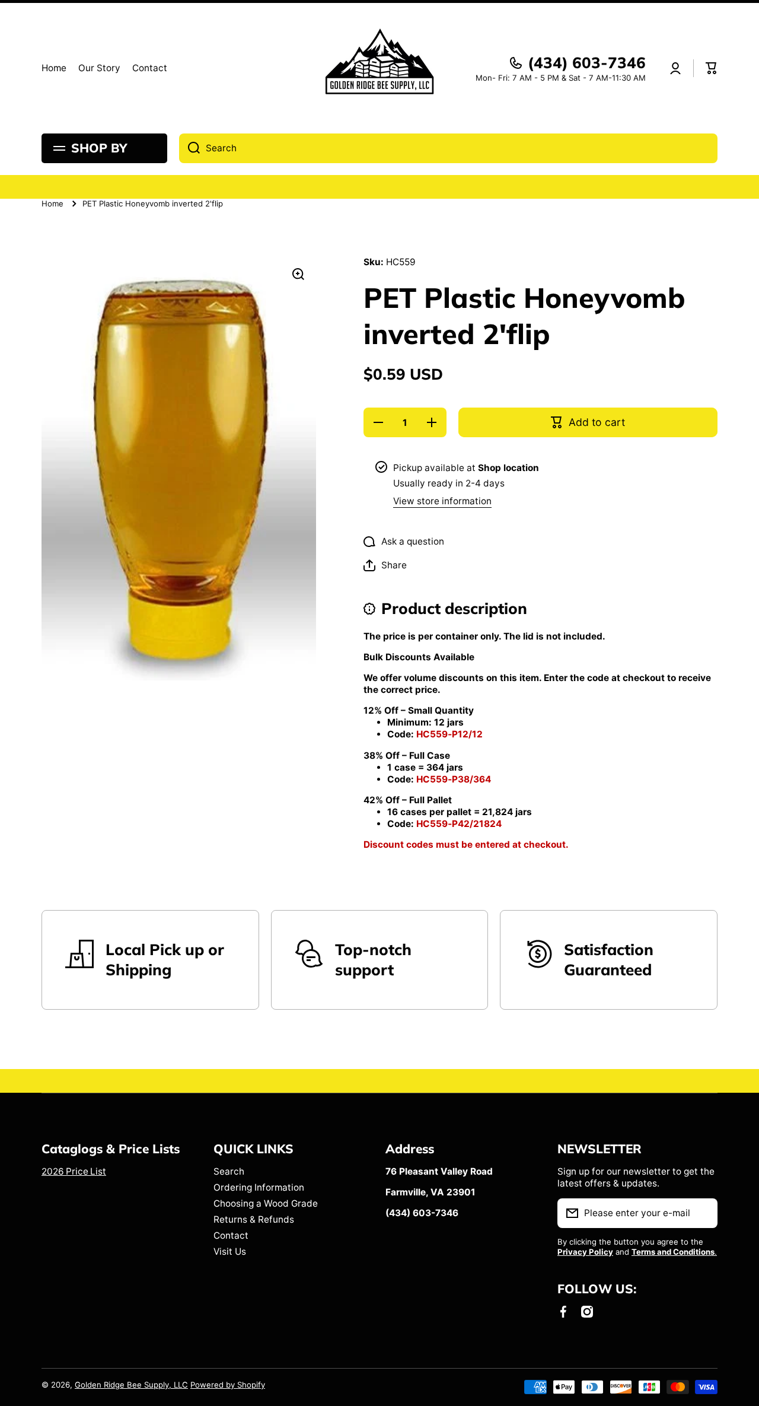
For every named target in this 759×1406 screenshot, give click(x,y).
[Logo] (379, 68)
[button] (711, 68)
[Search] (189, 148)
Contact (230, 1235)
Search (228, 1171)
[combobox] (448, 148)
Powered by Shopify (227, 1384)
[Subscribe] (702, 1213)
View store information (442, 501)
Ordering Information (258, 1187)
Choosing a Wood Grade (265, 1203)
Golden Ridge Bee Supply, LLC (131, 1384)
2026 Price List (74, 1171)
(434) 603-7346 (587, 62)
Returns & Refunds (253, 1219)
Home (52, 203)
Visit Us (229, 1251)
